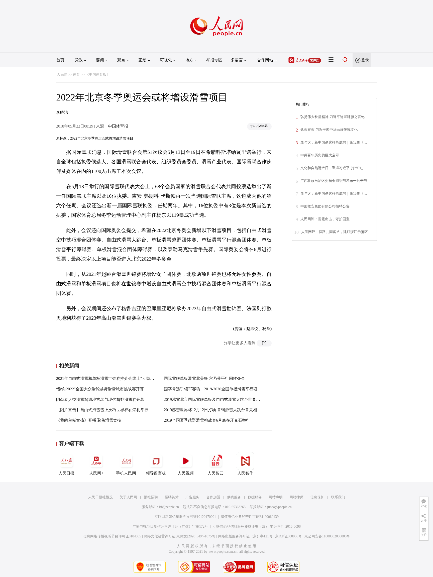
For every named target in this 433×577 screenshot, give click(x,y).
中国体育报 (118, 126)
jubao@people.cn (279, 507)
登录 (365, 60)
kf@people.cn (169, 507)
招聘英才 (172, 497)
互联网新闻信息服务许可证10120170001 (185, 517)
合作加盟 (213, 497)
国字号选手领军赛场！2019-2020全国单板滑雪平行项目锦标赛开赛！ (224, 389)
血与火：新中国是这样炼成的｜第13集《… (333, 193)
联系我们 (338, 497)
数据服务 (255, 497)
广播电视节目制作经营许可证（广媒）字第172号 (170, 526)
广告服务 (192, 497)
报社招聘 (151, 497)
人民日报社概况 (100, 497)
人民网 (62, 74)
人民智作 (245, 473)
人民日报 (66, 473)
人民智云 (215, 473)
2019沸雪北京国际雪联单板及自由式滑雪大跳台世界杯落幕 (216, 399)
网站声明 (276, 497)
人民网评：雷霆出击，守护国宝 (325, 219)
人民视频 (186, 473)
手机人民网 (126, 473)
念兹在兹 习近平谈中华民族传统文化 (329, 130)
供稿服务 (234, 497)
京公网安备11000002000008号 (327, 536)
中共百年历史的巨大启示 (319, 155)
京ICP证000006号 (288, 536)
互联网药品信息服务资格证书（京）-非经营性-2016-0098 (257, 526)
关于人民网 (128, 497)
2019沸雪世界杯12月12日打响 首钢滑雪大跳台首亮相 (210, 410)
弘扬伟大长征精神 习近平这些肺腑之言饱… (334, 117)
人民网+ (96, 473)
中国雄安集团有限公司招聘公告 (325, 206)
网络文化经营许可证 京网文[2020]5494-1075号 (179, 536)
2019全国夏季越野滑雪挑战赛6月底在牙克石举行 (207, 420)
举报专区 (214, 60)
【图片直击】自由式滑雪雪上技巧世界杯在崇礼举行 (102, 410)
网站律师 (296, 497)
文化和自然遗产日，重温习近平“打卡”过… (333, 168)
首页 (60, 60)
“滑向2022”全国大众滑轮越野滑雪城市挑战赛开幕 (100, 389)
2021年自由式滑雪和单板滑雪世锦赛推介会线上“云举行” (106, 378)
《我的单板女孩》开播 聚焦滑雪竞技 (88, 420)
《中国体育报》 (97, 74)
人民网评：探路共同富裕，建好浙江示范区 (334, 232)
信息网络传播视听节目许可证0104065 (112, 536)
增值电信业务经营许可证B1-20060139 (250, 517)
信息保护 (317, 497)
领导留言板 (156, 473)
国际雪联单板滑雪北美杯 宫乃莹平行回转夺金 (204, 378)
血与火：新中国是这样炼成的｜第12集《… (333, 142)
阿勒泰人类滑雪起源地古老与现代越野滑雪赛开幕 (100, 399)
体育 (76, 74)
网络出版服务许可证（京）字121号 (245, 536)
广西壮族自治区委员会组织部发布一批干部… (335, 181)
